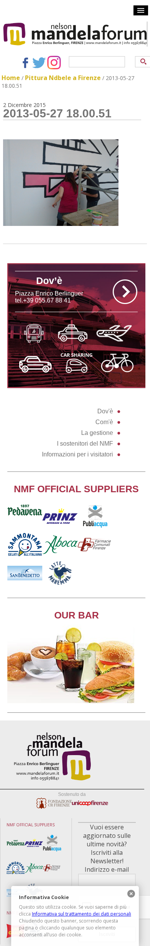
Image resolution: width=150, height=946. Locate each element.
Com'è (104, 422)
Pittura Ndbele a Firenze (63, 78)
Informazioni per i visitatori (77, 454)
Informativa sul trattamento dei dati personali (81, 914)
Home (11, 78)
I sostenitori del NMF (85, 443)
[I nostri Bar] (70, 701)
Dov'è (105, 411)
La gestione (97, 433)
